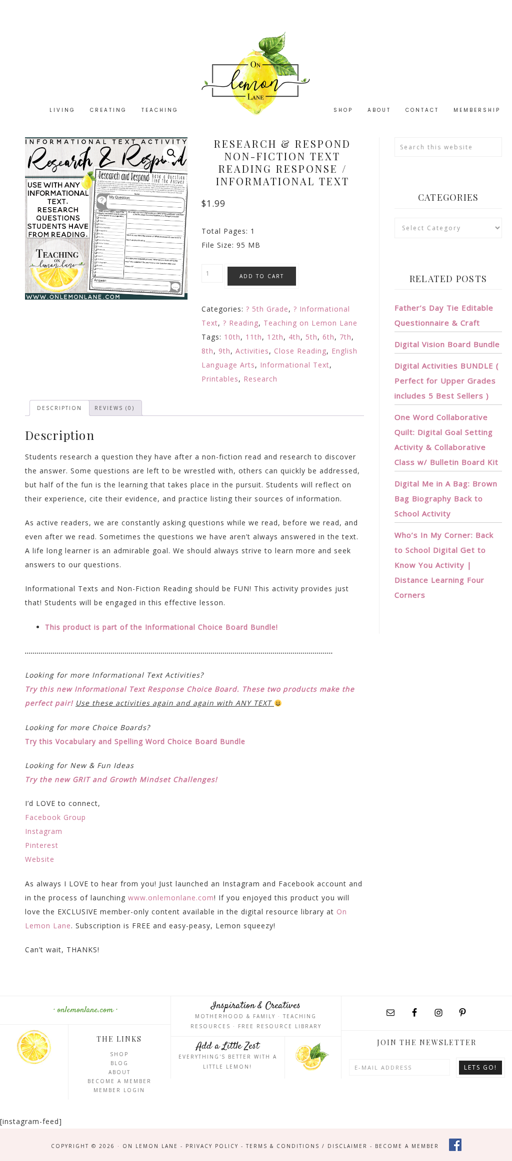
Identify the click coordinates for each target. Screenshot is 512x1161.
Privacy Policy (212, 1146)
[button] (171, 153)
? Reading (240, 323)
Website (39, 859)
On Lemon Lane (256, 73)
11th (254, 337)
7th (346, 337)
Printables (220, 379)
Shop (119, 1054)
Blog (119, 1063)
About (119, 1072)
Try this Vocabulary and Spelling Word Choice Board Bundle (135, 741)
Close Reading (300, 351)
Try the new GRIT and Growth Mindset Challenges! (121, 779)
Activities (252, 351)
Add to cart (262, 276)
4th (294, 337)
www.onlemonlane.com (171, 897)
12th (275, 337)
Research (261, 379)
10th (232, 337)
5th (312, 337)
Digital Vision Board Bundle (447, 344)
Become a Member (120, 1081)
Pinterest (41, 845)
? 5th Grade (267, 309)
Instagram (43, 831)
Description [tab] (59, 407)
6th (328, 337)
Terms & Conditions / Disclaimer (307, 1146)
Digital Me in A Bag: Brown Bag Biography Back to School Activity (446, 498)
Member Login (119, 1090)
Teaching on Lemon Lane (311, 323)
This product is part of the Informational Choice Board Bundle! (161, 627)
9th (224, 351)
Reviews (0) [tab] (114, 407)
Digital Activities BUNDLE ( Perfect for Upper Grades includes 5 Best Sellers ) (446, 380)
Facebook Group (55, 817)
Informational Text (295, 365)
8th (208, 351)
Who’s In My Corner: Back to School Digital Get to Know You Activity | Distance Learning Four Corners (444, 565)
